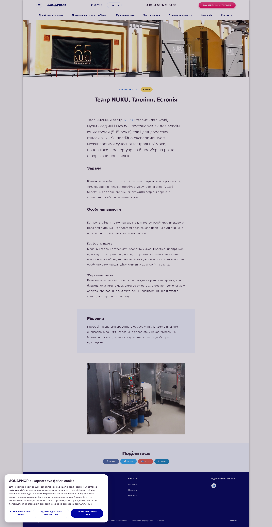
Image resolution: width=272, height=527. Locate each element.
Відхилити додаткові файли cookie (51, 513)
